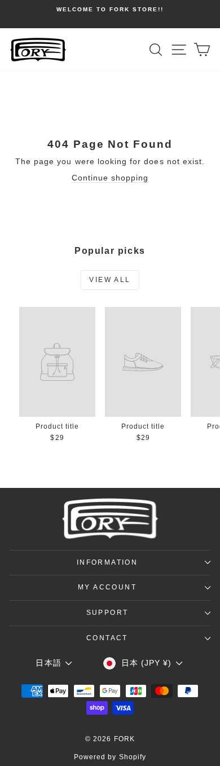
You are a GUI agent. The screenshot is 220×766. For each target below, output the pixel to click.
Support (107, 613)
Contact (107, 638)
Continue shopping (110, 177)
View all (109, 280)
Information (107, 562)
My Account (107, 587)
